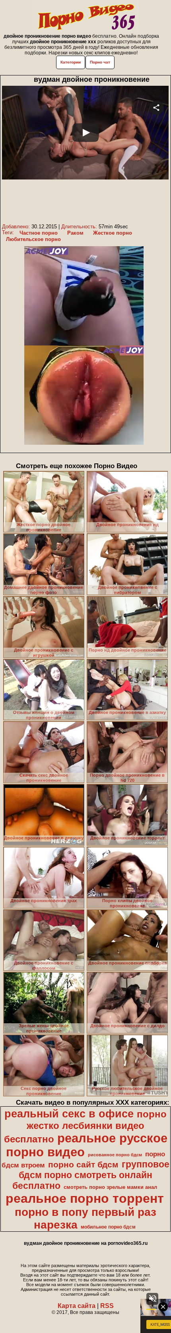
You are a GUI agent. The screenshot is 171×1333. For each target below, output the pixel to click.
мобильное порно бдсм (108, 1227)
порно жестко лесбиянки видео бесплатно (85, 1126)
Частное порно (38, 233)
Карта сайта (76, 1305)
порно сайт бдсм (83, 1164)
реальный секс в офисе (69, 1114)
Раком (75, 233)
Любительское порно (33, 239)
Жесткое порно (112, 233)
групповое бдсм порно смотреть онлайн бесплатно (90, 1175)
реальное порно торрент (85, 1198)
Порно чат (100, 62)
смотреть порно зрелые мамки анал (110, 1187)
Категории (70, 62)
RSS (107, 1305)
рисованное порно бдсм (115, 1154)
